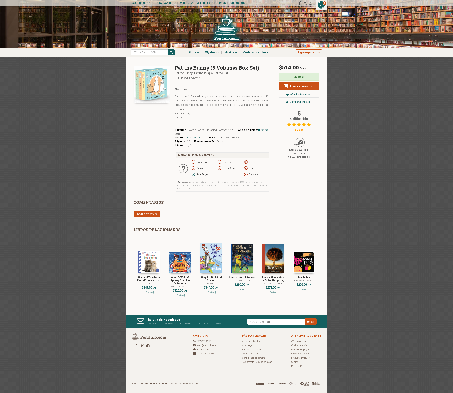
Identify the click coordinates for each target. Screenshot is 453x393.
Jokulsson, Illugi (242, 280)
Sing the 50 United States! (211, 279)
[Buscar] (171, 52)
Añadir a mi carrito (301, 86)
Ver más (264, 130)
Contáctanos (238, 3)
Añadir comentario (147, 214)
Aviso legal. (247, 345)
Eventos (185, 3)
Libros (192, 52)
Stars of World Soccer (242, 277)
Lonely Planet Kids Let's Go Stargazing (273, 279)
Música (229, 52)
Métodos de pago (300, 349)
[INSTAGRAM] (310, 3)
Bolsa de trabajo (206, 353)
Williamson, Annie (273, 283)
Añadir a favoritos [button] (300, 94)
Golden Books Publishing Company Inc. (210, 130)
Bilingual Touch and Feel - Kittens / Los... (149, 279)
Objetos (210, 52)
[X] (305, 3)
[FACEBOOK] (300, 3)
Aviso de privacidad (252, 341)
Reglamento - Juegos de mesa (257, 362)
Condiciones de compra (253, 358)
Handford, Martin (180, 286)
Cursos (221, 3)
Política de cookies (251, 353)
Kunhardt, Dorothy (188, 78)
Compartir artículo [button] (299, 101)
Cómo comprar (298, 341)
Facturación (297, 366)
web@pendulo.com (206, 345)
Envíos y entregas (300, 353)
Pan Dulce (304, 277)
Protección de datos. (252, 349)
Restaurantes (164, 3)
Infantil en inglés (195, 137)
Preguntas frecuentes (302, 358)
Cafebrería (203, 3)
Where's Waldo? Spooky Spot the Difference (180, 280)
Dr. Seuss (211, 283)
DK (149, 283)
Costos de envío (299, 345)
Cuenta (295, 362)
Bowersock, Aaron (304, 280)
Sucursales (140, 3)
